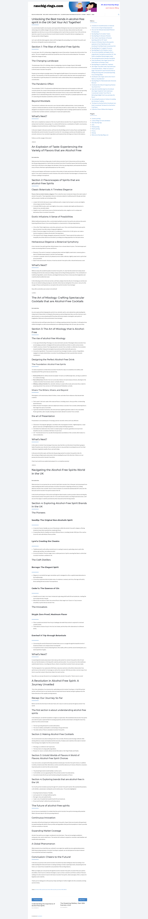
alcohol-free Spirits (62, 889)
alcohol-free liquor (51, 889)
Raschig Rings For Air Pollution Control (102, 50)
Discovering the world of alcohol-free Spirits (103, 58)
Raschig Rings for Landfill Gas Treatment (102, 64)
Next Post (82, 899)
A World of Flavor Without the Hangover (102, 109)
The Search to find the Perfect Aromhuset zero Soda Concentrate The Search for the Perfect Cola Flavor (104, 105)
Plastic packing (96, 128)
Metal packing (95, 126)
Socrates (40, 916)
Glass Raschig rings (97, 122)
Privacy (89, 14)
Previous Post (37, 899)
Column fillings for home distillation (71, 14)
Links (93, 14)
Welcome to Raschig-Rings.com (51, 14)
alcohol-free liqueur (40, 889)
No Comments (35, 907)
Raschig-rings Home (37, 14)
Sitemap (83, 14)
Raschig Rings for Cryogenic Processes (102, 48)
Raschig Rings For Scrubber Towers (101, 34)
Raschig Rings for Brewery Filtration (101, 36)
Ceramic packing (96, 118)
